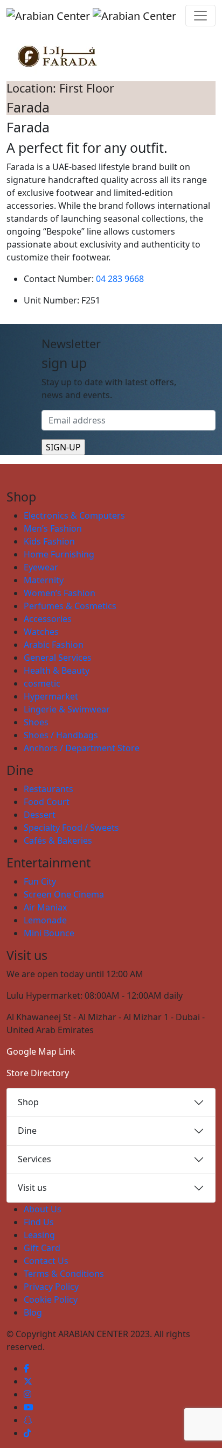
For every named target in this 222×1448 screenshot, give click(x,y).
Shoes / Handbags (61, 735)
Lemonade (45, 920)
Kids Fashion (49, 541)
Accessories (48, 619)
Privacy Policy (51, 1286)
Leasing (39, 1235)
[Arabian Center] (91, 15)
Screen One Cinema (64, 894)
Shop (28, 1102)
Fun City (40, 881)
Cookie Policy (51, 1299)
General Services (58, 657)
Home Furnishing (59, 554)
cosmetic (42, 683)
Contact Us (46, 1261)
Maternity (44, 580)
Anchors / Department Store (82, 748)
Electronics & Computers (74, 515)
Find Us (39, 1222)
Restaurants (48, 789)
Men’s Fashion (53, 528)
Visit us (32, 1187)
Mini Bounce (49, 933)
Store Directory (37, 1073)
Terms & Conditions (64, 1274)
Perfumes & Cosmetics (70, 606)
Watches (41, 632)
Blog (33, 1312)
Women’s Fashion (59, 593)
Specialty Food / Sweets (71, 828)
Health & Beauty (56, 670)
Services (34, 1159)
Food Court (47, 802)
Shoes (36, 722)
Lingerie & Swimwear (67, 709)
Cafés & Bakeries (58, 840)
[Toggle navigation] (200, 15)
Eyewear (41, 567)
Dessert (40, 815)
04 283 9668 (120, 279)
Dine (27, 1130)
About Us (42, 1209)
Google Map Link (40, 1051)
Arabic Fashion (54, 645)
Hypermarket (51, 696)
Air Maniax (45, 907)
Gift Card (42, 1248)
